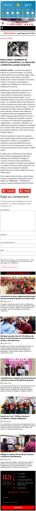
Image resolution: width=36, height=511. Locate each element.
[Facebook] (25, 24)
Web (2, 250)
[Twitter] (27, 24)
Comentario (5, 210)
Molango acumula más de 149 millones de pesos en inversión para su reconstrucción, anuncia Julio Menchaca (17, 338)
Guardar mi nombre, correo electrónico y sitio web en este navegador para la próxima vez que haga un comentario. (17, 261)
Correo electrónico (7, 242)
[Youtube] (29, 24)
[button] (2, 27)
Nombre (4, 234)
